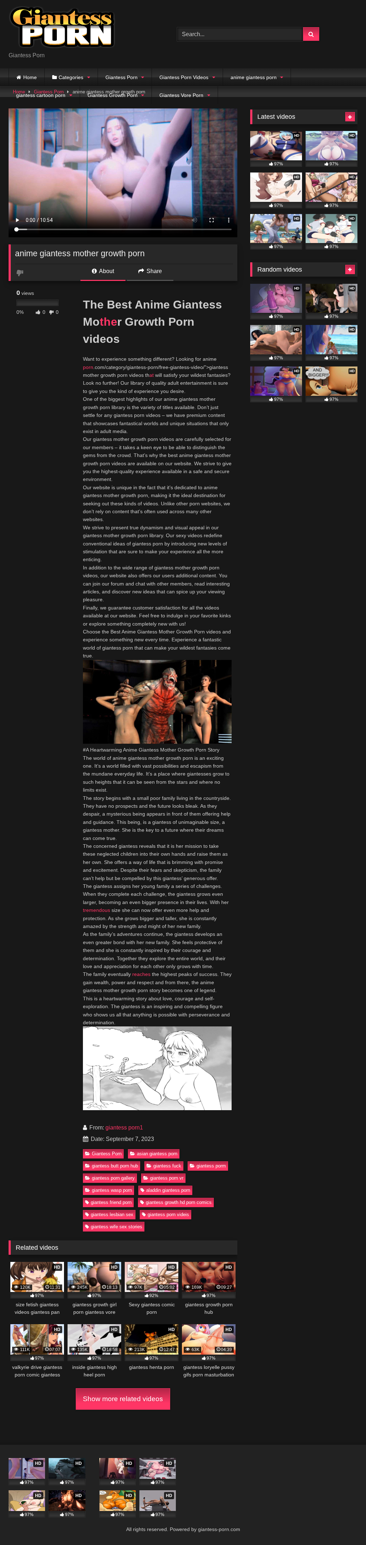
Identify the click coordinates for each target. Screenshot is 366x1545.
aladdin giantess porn (168, 1190)
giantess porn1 (124, 1127)
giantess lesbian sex (112, 1214)
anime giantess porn (254, 77)
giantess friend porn (111, 1202)
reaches (141, 974)
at (151, 375)
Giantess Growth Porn (113, 95)
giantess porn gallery (113, 1178)
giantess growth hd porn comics (179, 1202)
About (106, 271)
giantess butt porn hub (115, 1166)
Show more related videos (123, 1399)
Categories (71, 77)
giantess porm (211, 1166)
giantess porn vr (166, 1178)
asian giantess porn (157, 1153)
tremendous (96, 910)
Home (30, 77)
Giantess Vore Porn (181, 95)
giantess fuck (167, 1166)
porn (88, 367)
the (108, 321)
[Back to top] (344, 1524)
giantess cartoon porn (40, 95)
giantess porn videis (168, 1214)
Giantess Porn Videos (183, 77)
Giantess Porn (121, 77)
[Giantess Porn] (82, 28)
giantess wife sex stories (116, 1226)
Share (153, 271)
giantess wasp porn (112, 1190)
